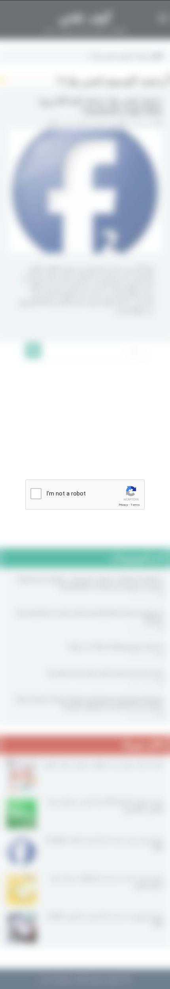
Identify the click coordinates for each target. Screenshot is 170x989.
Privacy (123, 505)
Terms (135, 505)
